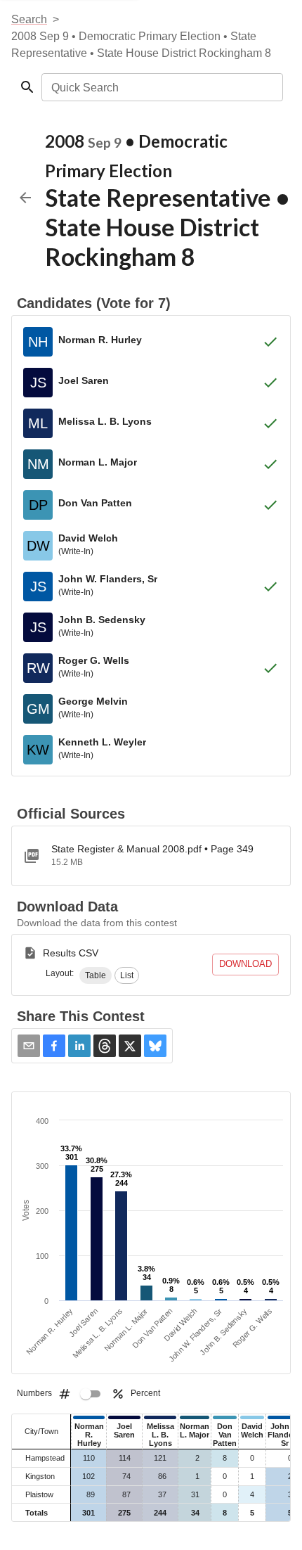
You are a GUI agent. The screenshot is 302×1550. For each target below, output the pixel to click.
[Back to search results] (25, 198)
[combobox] (161, 87)
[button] (95, 975)
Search (29, 19)
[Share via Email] (29, 1046)
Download (245, 964)
